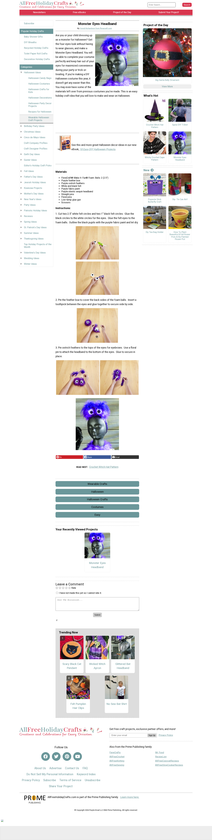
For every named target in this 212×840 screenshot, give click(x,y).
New (146, 170)
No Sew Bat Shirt (116, 704)
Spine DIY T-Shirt (180, 125)
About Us (40, 768)
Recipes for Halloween (39, 111)
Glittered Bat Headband (122, 666)
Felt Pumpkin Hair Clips (78, 706)
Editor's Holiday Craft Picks (37, 165)
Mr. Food (159, 752)
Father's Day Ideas (33, 176)
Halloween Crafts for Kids (38, 90)
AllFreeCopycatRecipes (167, 761)
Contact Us (72, 768)
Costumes (97, 507)
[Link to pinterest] (67, 756)
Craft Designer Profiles (35, 148)
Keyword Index (86, 774)
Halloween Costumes (39, 83)
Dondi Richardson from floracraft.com (96, 28)
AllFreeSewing (116, 765)
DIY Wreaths (30, 42)
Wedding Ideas (31, 258)
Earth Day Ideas (32, 154)
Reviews (28, 216)
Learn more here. (129, 797)
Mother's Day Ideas (34, 193)
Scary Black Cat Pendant (71, 666)
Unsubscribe (92, 780)
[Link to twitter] (56, 756)
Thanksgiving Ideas (34, 238)
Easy (97, 514)
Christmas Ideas (32, 131)
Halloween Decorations (40, 97)
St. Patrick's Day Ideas (35, 227)
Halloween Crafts (97, 499)
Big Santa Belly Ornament (167, 80)
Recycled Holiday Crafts (36, 48)
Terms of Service (70, 780)
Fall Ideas (29, 171)
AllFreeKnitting (116, 761)
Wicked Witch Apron (97, 666)
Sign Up (152, 735)
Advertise (55, 768)
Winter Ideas (30, 264)
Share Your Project (61, 786)
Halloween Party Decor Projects (39, 104)
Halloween (97, 491)
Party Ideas (30, 205)
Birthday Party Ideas (34, 126)
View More (167, 86)
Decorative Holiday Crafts (37, 59)
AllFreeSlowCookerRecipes (169, 765)
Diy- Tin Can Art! (179, 199)
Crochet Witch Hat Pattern (103, 467)
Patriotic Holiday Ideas (35, 210)
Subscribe (29, 23)
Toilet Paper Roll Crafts (35, 53)
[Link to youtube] (77, 756)
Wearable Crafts (97, 484)
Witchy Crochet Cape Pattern (155, 158)
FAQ (85, 768)
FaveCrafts (115, 752)
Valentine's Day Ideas (35, 252)
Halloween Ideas (32, 72)
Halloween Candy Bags (39, 78)
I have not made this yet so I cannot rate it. (80, 593)
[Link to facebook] (45, 756)
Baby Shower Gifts (33, 36)
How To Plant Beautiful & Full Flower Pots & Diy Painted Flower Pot (180, 236)
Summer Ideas (31, 233)
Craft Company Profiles (35, 143)
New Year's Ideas (32, 199)
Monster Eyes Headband (97, 565)
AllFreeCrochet (116, 756)
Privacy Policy (31, 780)
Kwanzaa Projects (33, 188)
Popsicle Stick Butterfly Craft (154, 200)
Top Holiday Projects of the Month (37, 245)
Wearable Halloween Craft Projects (38, 119)
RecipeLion (161, 756)
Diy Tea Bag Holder (155, 232)
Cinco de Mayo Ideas (34, 137)
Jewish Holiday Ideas (35, 182)
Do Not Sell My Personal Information (49, 774)
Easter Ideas (30, 160)
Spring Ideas (30, 221)
